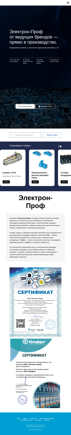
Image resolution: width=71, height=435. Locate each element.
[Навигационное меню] (68, 3)
